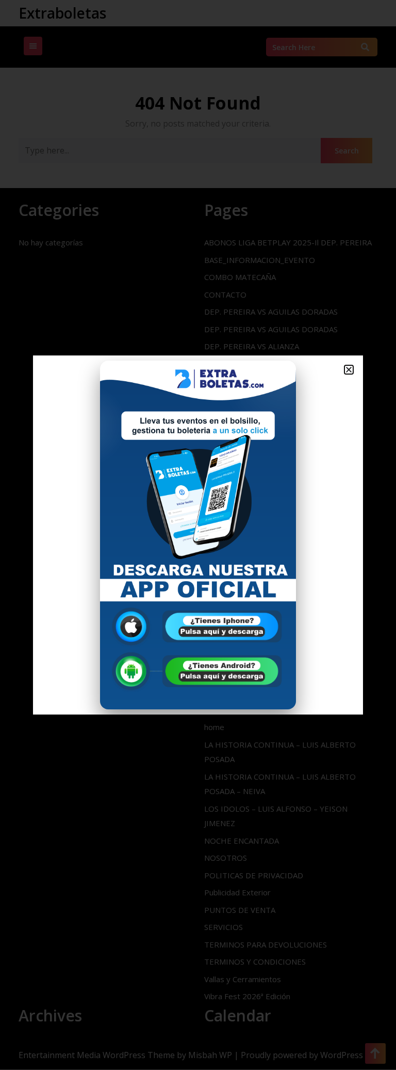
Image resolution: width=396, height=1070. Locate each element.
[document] (198, 535)
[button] (349, 370)
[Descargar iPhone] (198, 626)
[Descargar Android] (198, 671)
